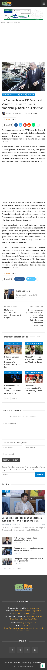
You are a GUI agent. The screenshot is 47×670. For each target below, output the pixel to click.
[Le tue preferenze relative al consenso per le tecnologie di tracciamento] (42, 665)
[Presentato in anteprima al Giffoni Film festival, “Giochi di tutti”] (34, 377)
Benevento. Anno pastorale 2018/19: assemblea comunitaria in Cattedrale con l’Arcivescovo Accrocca (34, 317)
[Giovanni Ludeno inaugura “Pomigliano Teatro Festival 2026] (13, 377)
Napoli (23, 95)
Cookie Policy (37, 663)
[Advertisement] (23, 42)
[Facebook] (12, 650)
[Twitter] (27, 650)
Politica (31, 95)
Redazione (8, 663)
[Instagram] (20, 650)
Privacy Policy (22, 443)
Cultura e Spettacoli (11, 95)
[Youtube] (34, 650)
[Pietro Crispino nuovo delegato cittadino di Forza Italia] (7, 541)
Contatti (17, 663)
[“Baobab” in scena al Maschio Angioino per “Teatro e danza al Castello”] (34, 348)
